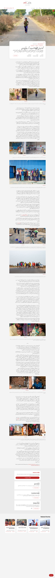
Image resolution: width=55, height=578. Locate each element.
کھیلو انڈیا (18, 419)
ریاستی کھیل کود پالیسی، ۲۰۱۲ (24, 215)
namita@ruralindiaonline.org (35, 465)
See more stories (36, 487)
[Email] (31, 508)
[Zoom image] (53, 11)
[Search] (13, 8)
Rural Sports (32, 45)
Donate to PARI (28, 477)
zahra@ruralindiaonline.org (32, 464)
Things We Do (41, 45)
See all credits (15, 55)
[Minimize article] (44, 43)
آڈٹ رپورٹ (18, 223)
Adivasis (37, 45)
